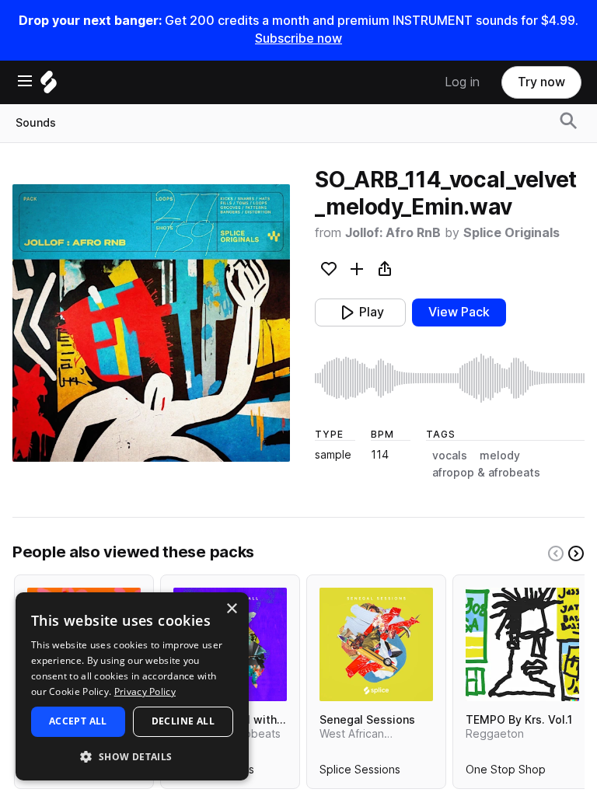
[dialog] (132, 686)
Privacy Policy (145, 691)
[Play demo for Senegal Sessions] (376, 644)
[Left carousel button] (556, 553)
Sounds (36, 123)
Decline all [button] (183, 721)
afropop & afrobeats (486, 472)
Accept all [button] (78, 721)
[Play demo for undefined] (151, 322)
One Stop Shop (506, 772)
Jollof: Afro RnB (393, 232)
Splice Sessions (359, 772)
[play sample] (450, 378)
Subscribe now (298, 38)
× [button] (231, 609)
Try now (541, 82)
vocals (449, 455)
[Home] (48, 86)
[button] (132, 756)
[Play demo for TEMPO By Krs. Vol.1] (522, 644)
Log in (462, 82)
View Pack (459, 312)
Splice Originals (511, 232)
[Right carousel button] (576, 553)
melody (500, 455)
